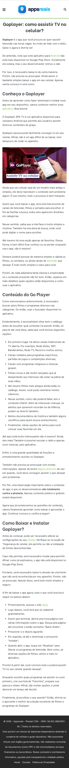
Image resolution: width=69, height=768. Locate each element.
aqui (44, 604)
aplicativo (7, 108)
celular (31, 539)
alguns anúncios (46, 468)
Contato (26, 762)
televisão (52, 260)
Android (55, 55)
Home (17, 762)
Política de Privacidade (44, 762)
